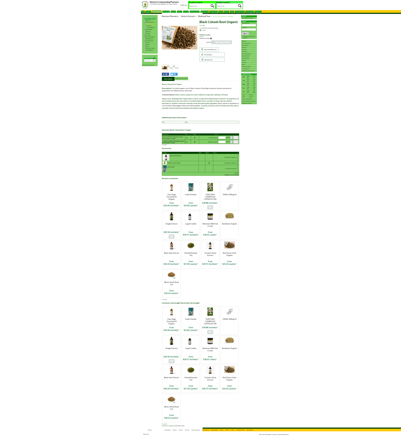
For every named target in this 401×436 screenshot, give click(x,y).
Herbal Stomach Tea (190, 254)
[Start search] (212, 6)
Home (143, 12)
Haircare (180, 12)
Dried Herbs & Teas (179, 425)
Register (245, 38)
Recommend (208, 54)
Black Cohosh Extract (175, 155)
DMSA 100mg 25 (229, 194)
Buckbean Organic (229, 224)
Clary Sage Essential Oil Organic (172, 196)
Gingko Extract (171, 224)
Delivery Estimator (204, 38)
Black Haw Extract (171, 253)
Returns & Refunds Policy (249, 101)
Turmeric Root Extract (210, 254)
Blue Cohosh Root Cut (171, 283)
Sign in (245, 33)
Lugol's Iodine (191, 224)
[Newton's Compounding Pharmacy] (145, 5)
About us (148, 12)
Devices (227, 12)
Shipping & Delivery (247, 103)
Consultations (250, 12)
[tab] (168, 79)
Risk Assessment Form (148, 65)
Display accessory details (232, 174)
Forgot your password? (249, 36)
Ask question (208, 60)
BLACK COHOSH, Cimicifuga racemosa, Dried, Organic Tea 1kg (173, 141)
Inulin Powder (171, 167)
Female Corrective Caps (173, 163)
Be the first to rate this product (210, 28)
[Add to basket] (236, 137)
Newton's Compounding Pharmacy (164, 2)
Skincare (173, 12)
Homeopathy (166, 12)
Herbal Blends (151, 27)
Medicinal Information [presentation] (181, 78)
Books (232, 12)
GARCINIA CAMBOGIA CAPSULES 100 (210, 196)
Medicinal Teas (151, 23)
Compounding (214, 12)
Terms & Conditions (247, 99)
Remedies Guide (240, 12)
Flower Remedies (195, 12)
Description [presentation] (168, 79)
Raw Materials (205, 12)
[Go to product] (171, 187)
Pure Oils (186, 12)
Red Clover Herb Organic (229, 254)
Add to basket (225, 42)
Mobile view (183, 5)
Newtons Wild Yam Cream (210, 225)
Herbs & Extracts (157, 12)
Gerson (221, 12)
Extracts (149, 25)
